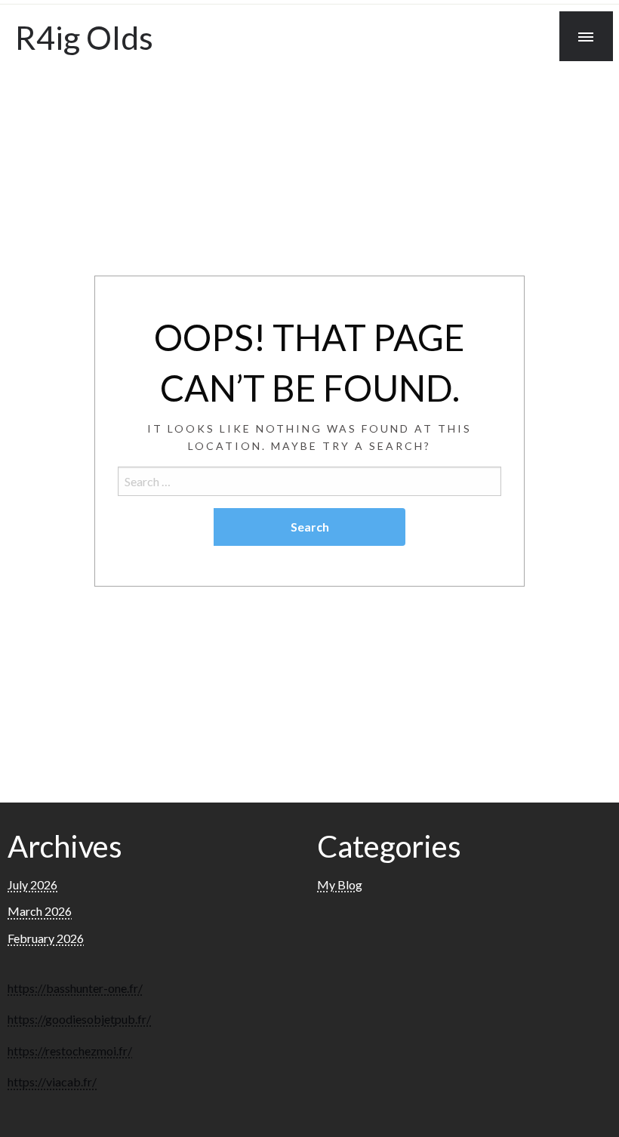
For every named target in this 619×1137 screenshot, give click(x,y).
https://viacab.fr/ (52, 1081)
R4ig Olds (84, 37)
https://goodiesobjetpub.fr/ (79, 1019)
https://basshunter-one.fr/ (75, 988)
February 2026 (46, 938)
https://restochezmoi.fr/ (70, 1050)
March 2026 (40, 911)
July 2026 (32, 884)
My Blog (339, 884)
